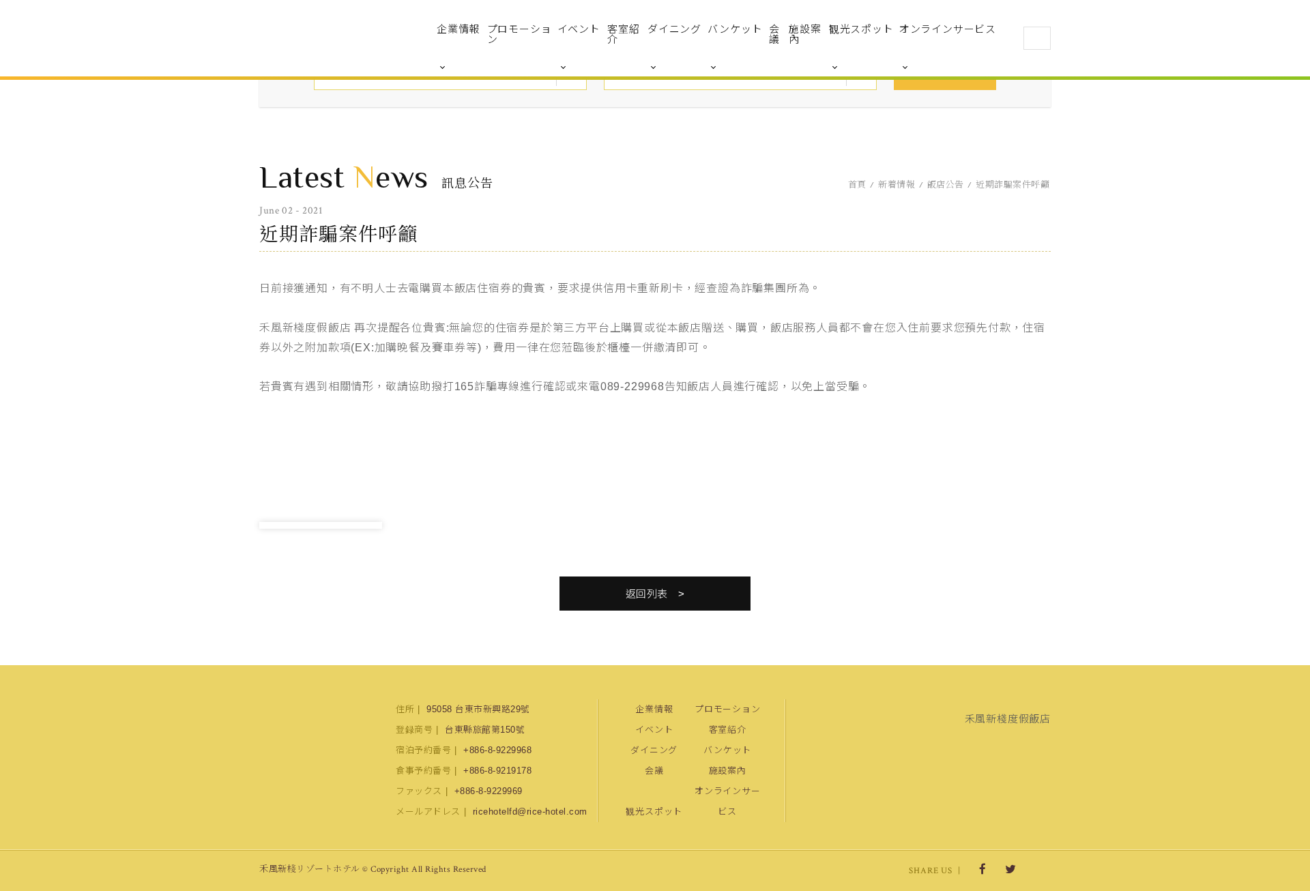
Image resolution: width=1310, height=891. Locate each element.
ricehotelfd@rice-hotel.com (530, 811)
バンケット (735, 29)
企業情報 (458, 29)
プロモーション (519, 34)
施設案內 (805, 34)
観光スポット (861, 29)
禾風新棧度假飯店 (331, 38)
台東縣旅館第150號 (485, 730)
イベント (578, 29)
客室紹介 (623, 34)
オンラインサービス (947, 29)
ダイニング (674, 29)
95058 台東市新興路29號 (478, 709)
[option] (321, 525)
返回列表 (647, 594)
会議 (774, 34)
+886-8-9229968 (497, 750)
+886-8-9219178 (497, 770)
